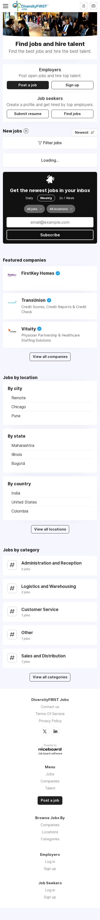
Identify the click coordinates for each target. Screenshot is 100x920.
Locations (50, 832)
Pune (15, 415)
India (15, 493)
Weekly (46, 198)
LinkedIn (55, 731)
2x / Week (66, 198)
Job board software (50, 753)
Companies (50, 781)
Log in (50, 861)
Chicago (18, 406)
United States (24, 502)
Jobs (50, 774)
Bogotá (18, 463)
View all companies (50, 356)
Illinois (16, 454)
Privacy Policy (50, 720)
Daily (29, 198)
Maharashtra (22, 445)
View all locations (50, 529)
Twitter (45, 731)
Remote (18, 397)
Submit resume (28, 114)
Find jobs (72, 114)
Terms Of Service (50, 713)
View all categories (50, 677)
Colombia (19, 511)
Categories (50, 839)
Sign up (72, 85)
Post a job (27, 85)
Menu (6, 6)
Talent (50, 788)
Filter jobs (52, 142)
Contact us (50, 706)
